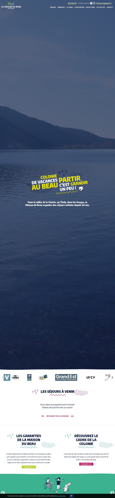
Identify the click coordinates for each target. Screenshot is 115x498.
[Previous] (3, 493)
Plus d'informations (61, 496)
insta (93, 3)
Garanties (61, 7)
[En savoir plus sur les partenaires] (12, 377)
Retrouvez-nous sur (84, 3)
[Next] (112, 377)
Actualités (101, 7)
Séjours (53, 7)
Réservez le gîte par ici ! (104, 3)
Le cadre (70, 7)
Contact (110, 7)
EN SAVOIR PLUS (28, 467)
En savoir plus (86, 464)
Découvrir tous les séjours (57, 416)
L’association (79, 7)
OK (71, 496)
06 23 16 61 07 (72, 3)
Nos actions (90, 7)
